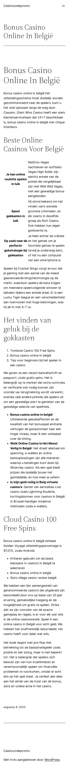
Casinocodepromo (17, 6)
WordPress (52, 759)
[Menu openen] (63, 6)
